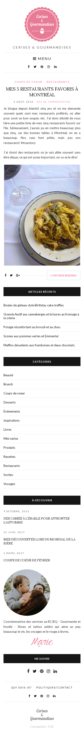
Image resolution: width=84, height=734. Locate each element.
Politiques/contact (54, 687)
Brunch (8, 384)
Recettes (9, 457)
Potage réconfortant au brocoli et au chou (32, 327)
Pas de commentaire (53, 101)
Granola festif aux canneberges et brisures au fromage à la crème (41, 316)
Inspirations (12, 420)
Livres (7, 429)
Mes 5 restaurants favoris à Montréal (42, 92)
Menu (44, 58)
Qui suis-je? (21, 687)
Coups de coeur (28, 81)
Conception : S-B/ (42, 726)
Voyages (9, 484)
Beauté (8, 375)
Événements (12, 411)
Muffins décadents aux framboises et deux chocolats (39, 345)
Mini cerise (11, 438)
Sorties (8, 475)
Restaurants (58, 81)
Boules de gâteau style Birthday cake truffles (34, 305)
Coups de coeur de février (27, 560)
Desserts (10, 402)
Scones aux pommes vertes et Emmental (31, 336)
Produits (9, 447)
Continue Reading (64, 275)
